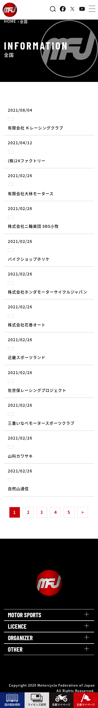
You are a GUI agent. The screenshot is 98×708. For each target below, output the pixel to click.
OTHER (15, 649)
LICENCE (17, 626)
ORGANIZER (20, 637)
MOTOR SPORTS (24, 615)
